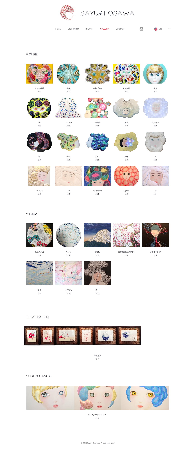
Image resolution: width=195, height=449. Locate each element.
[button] (39, 80)
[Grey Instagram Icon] (141, 29)
